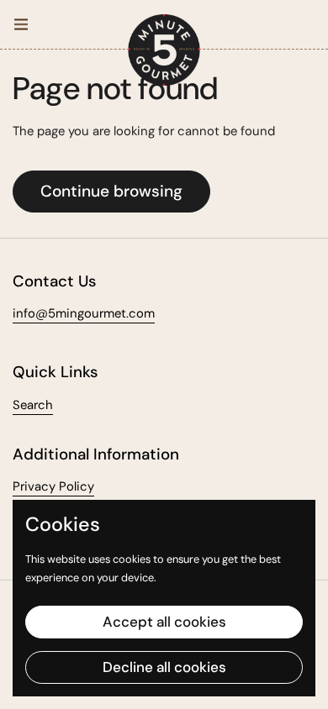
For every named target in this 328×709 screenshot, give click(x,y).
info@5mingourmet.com (84, 313)
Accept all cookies (164, 621)
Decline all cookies (164, 667)
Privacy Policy (53, 486)
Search (33, 405)
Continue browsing (111, 191)
